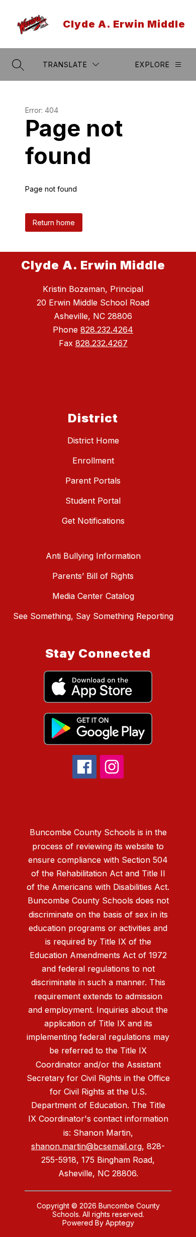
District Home (93, 440)
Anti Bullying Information (93, 556)
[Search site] (18, 65)
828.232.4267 (101, 343)
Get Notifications (93, 521)
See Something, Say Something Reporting (93, 616)
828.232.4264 (106, 330)
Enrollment (93, 460)
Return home (54, 222)
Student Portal (93, 501)
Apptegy (120, 1222)
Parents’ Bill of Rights (93, 576)
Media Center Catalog (93, 596)
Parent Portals (93, 481)
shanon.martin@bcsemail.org (86, 1146)
